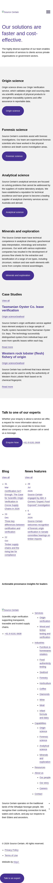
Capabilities (40, 723)
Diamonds (45, 694)
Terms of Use (11, 855)
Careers (43, 788)
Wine (42, 699)
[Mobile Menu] (48, 12)
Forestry (44, 678)
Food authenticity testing (45, 663)
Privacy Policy (11, 850)
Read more (7, 347)
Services (39, 613)
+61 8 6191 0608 (31, 442)
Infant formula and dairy (44, 714)
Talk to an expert (12, 878)
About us (39, 773)
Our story (44, 783)
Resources (40, 767)
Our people (45, 777)
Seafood (20, 316)
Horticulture (45, 683)
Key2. (16, 862)
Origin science (9, 316)
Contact (38, 794)
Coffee (43, 689)
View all (6, 300)
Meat (42, 705)
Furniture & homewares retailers (45, 650)
